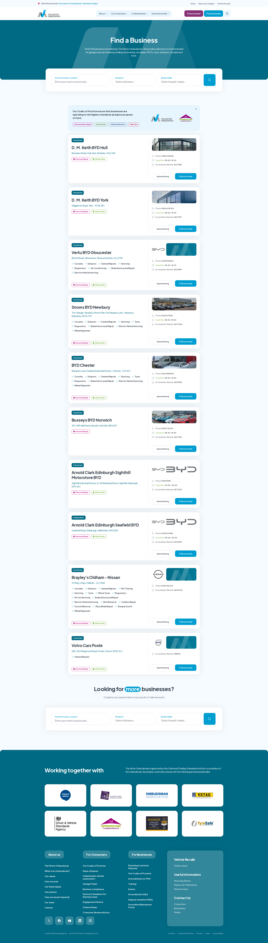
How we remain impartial (57, 897)
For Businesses (138, 13)
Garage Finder (90, 883)
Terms (207, 933)
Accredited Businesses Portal (140, 906)
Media (177, 912)
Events (131, 889)
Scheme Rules (90, 907)
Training (132, 883)
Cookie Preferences (186, 933)
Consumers (180, 904)
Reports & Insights (206, 4)
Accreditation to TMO (139, 878)
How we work (51, 881)
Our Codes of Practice (94, 865)
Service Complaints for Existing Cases (94, 895)
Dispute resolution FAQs (140, 899)
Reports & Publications (185, 884)
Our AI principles (53, 886)
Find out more (185, 176)
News (193, 4)
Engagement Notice (93, 902)
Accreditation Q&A (138, 894)
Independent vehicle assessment (93, 877)
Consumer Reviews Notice (96, 912)
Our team (49, 902)
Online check (180, 865)
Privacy (199, 933)
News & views (181, 889)
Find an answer (194, 13)
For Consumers (118, 13)
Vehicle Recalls (223, 4)
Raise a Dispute (90, 871)
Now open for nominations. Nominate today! (78, 3)
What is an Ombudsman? (57, 871)
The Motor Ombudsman (57, 865)
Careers (49, 907)
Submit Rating (163, 176)
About (102, 13)
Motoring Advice (182, 880)
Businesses (179, 908)
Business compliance (93, 889)
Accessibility (218, 933)
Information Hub (159, 13)
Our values (50, 876)
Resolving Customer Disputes (138, 866)
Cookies (171, 933)
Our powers (51, 892)
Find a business (213, 13)
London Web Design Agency (56, 933)
